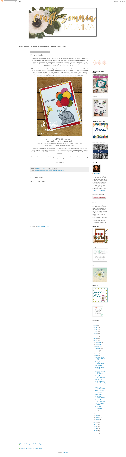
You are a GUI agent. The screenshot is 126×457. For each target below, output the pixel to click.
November (98, 344)
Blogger (66, 452)
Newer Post (34, 224)
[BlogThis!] (51, 168)
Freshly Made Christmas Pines (100, 388)
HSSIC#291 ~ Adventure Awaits (100, 397)
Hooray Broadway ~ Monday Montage (100, 376)
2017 (95, 422)
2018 (95, 340)
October (97, 346)
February (97, 417)
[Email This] (49, 168)
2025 (95, 325)
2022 (95, 331)
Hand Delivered (48, 170)
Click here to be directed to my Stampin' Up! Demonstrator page (33, 46)
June (96, 355)
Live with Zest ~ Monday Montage (100, 400)
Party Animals (98, 394)
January (97, 419)
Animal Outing (38, 170)
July (96, 353)
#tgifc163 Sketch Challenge (99, 391)
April (96, 413)
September (98, 348)
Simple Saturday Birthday (99, 404)
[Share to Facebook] (55, 168)
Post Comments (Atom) (43, 226)
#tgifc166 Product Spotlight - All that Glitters (100, 358)
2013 (95, 431)
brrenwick (97, 173)
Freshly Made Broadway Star (99, 362)
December (98, 342)
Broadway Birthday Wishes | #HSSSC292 (100, 372)
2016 (95, 424)
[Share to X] (53, 168)
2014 (95, 428)
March (97, 415)
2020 (95, 336)
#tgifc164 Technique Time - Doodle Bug (100, 382)
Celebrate (97, 385)
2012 (95, 433)
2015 (95, 426)
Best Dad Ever (98, 379)
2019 (95, 338)
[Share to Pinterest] (56, 168)
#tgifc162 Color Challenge (99, 407)
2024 (95, 327)
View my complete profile (99, 190)
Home (59, 224)
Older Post (85, 224)
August (97, 351)
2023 (95, 329)
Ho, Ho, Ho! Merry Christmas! (99, 368)
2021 (95, 333)
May (96, 411)
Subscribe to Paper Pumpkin (58, 46)
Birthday (43, 170)
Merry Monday (98, 365)
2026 (95, 323)
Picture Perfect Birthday (58, 170)
